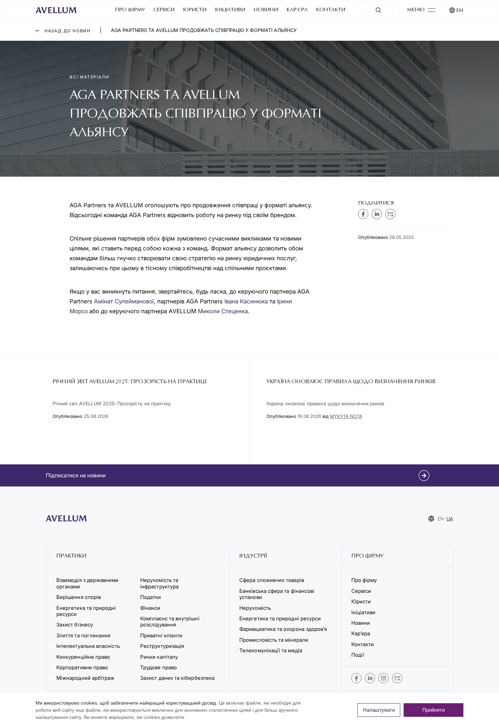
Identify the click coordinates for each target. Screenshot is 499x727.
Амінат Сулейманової (124, 301)
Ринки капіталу (159, 657)
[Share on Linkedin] (377, 214)
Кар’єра (297, 10)
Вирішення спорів (78, 597)
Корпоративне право (82, 667)
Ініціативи (230, 10)
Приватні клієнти (161, 635)
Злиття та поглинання (83, 635)
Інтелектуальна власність (88, 646)
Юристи (194, 10)
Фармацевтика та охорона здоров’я (283, 629)
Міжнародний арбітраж (85, 678)
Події (357, 655)
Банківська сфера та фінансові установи (276, 594)
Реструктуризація (162, 646)
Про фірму (130, 10)
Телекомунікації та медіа (270, 650)
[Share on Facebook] (363, 214)
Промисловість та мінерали (273, 640)
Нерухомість (255, 608)
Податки (150, 597)
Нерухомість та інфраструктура (160, 583)
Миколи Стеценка (223, 311)
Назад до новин (67, 30)
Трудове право (158, 667)
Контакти (330, 10)
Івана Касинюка (246, 301)
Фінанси (150, 608)
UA (449, 518)
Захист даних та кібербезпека (177, 678)
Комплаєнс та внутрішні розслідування (170, 621)
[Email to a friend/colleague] (390, 214)
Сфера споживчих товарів (271, 580)
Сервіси (163, 10)
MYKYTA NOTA (346, 416)
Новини (266, 10)
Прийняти (433, 710)
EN (459, 10)
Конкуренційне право (83, 657)
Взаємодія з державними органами (87, 583)
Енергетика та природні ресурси (86, 611)
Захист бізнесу (74, 624)
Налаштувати (379, 710)
